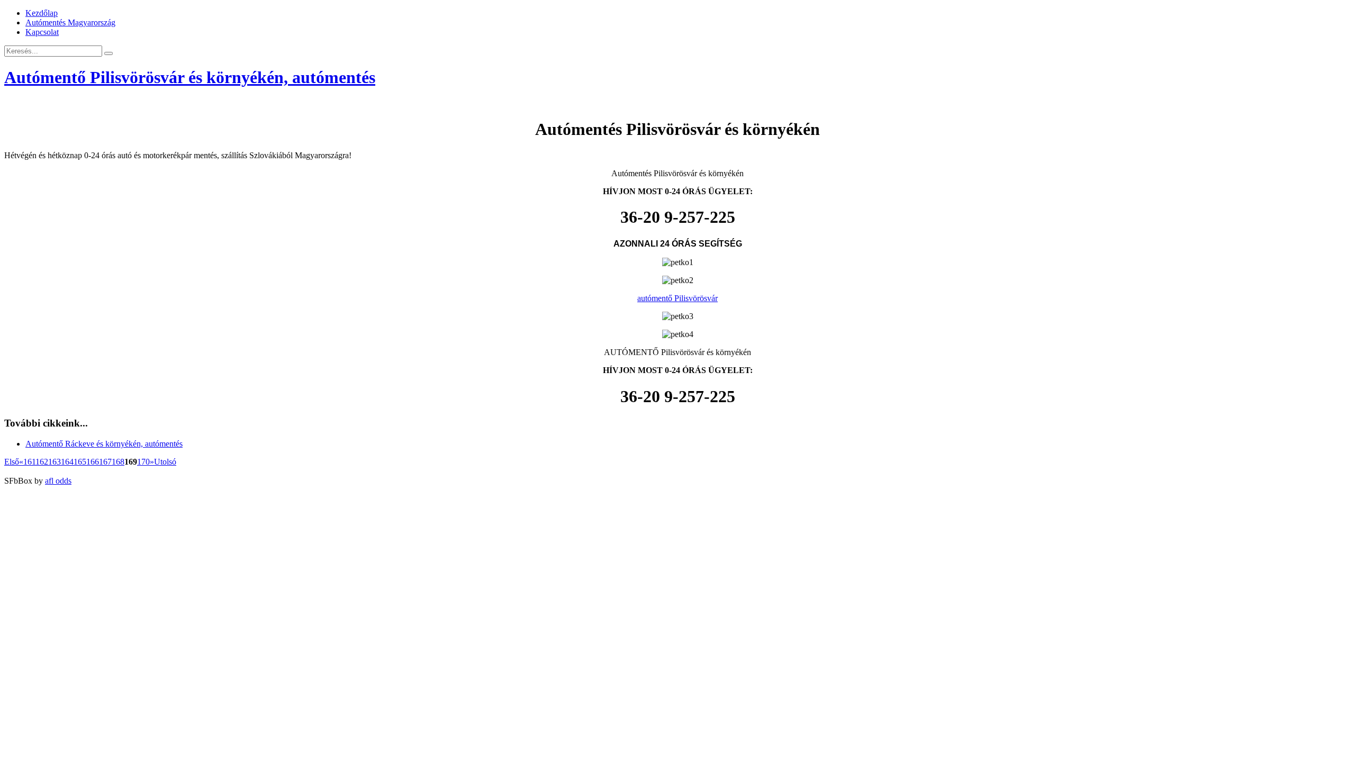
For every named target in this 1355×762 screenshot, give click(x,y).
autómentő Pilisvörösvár (677, 298)
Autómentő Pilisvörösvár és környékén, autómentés (189, 77)
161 (29, 461)
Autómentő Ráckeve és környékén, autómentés (104, 443)
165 (80, 461)
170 (143, 461)
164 (67, 461)
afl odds (58, 480)
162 (41, 461)
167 (105, 461)
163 (54, 461)
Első (11, 461)
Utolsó (165, 461)
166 (92, 461)
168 (118, 461)
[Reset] (108, 53)
